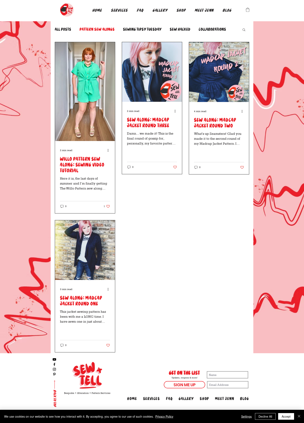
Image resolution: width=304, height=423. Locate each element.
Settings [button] (246, 416)
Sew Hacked (180, 29)
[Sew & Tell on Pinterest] (54, 374)
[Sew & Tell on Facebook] (54, 364)
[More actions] (109, 150)
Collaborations (212, 29)
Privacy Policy (164, 416)
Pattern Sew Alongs (97, 29)
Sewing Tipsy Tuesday (142, 29)
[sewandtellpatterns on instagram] (54, 369)
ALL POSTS (63, 29)
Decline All (265, 416)
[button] (119, 10)
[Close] (299, 416)
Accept (286, 416)
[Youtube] (54, 359)
